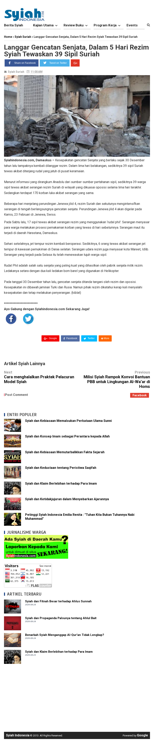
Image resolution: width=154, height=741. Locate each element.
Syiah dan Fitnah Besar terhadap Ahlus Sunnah (58, 601)
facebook (140, 395)
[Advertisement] (77, 696)
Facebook (71, 338)
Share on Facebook (25, 63)
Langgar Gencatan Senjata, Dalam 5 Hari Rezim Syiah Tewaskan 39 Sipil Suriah (76, 50)
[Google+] (75, 63)
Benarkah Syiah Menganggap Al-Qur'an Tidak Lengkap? (64, 635)
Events (132, 25)
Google (52, 338)
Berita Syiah (13, 25)
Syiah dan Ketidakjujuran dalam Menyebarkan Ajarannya (67, 499)
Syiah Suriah (16, 71)
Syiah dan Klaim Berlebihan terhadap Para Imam (61, 483)
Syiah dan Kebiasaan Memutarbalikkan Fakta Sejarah (64, 452)
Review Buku (74, 25)
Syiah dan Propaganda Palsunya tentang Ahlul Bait (60, 618)
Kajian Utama (43, 25)
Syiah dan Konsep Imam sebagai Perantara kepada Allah (67, 436)
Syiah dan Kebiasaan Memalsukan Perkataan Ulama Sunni (68, 421)
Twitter (91, 338)
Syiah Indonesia (17, 735)
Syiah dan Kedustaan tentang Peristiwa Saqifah (60, 468)
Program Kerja (105, 25)
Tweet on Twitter (58, 63)
